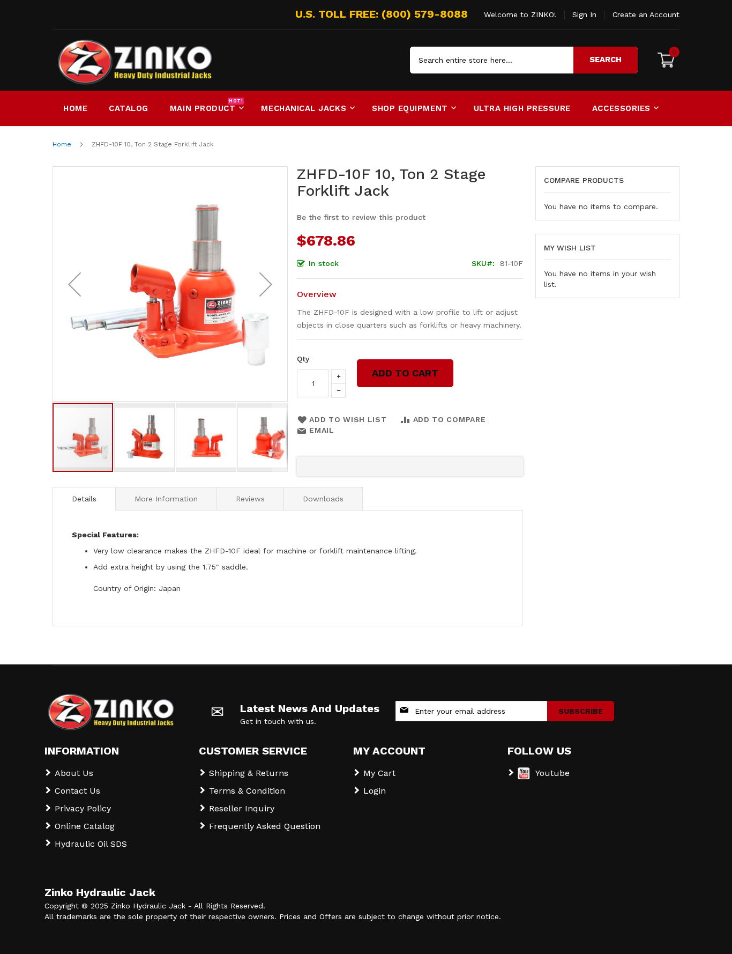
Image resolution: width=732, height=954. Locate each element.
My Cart (379, 773)
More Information (166, 498)
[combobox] (524, 60)
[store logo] (98, 60)
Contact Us (77, 791)
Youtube (552, 773)
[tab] (84, 499)
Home (62, 144)
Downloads (323, 498)
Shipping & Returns (248, 773)
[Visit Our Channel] (524, 777)
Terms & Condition (247, 791)
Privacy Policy (83, 808)
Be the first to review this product (361, 217)
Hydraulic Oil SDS (91, 844)
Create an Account (646, 14)
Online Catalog (85, 826)
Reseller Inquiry (241, 808)
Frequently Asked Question (264, 826)
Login (374, 791)
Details (84, 498)
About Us (74, 773)
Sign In (584, 14)
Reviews (250, 498)
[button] (74, 284)
